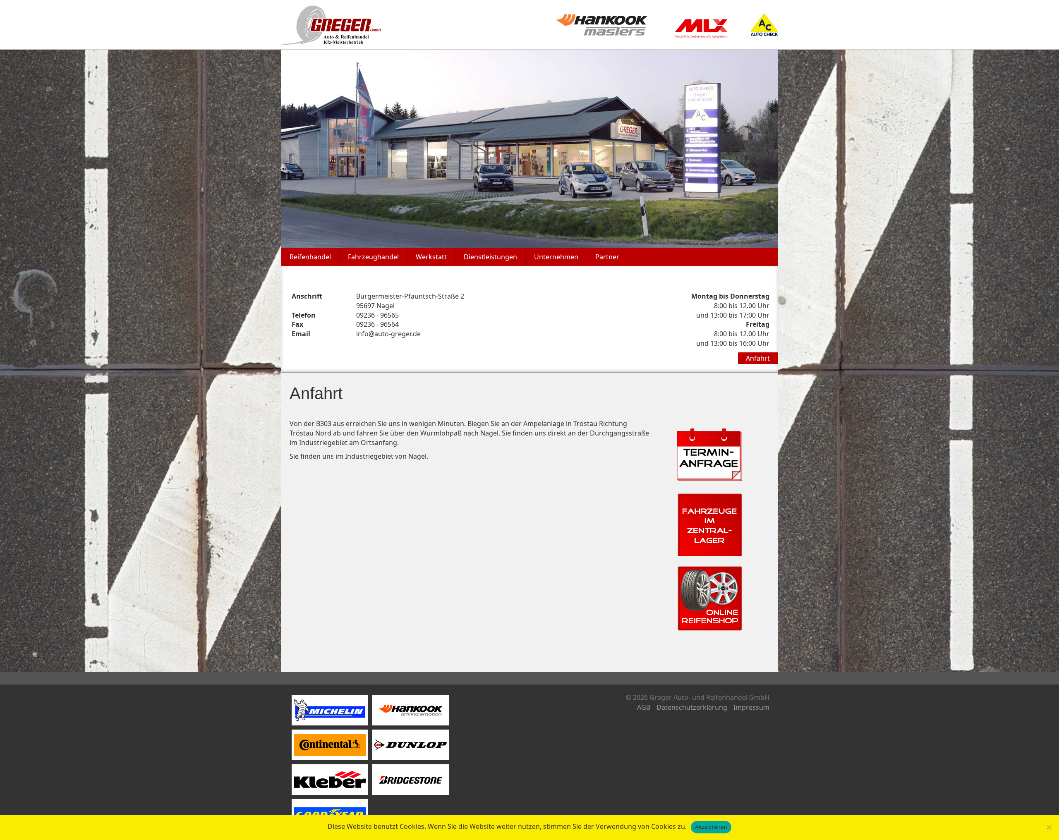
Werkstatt (431, 256)
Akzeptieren (711, 826)
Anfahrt (758, 358)
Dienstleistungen (490, 256)
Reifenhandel (310, 256)
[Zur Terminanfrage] (709, 454)
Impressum (751, 707)
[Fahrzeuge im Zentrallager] (709, 522)
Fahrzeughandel (373, 256)
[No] (1049, 827)
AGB (643, 707)
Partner (607, 256)
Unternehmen (556, 256)
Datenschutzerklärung (691, 707)
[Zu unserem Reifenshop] (709, 597)
